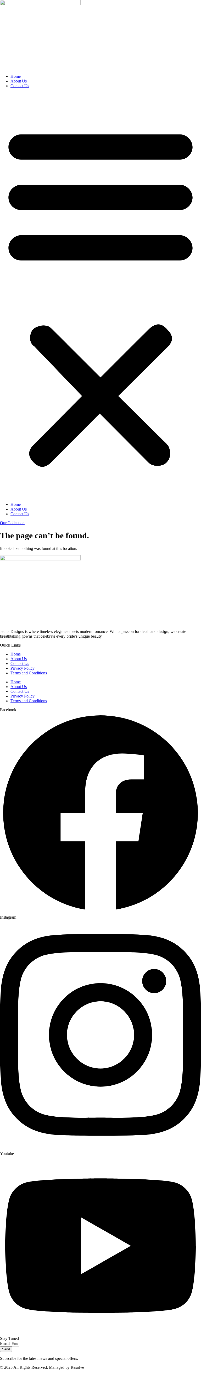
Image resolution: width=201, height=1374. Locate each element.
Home (15, 76)
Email (5, 1343)
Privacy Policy (22, 668)
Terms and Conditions (28, 673)
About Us (18, 81)
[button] (100, 295)
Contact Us (19, 86)
